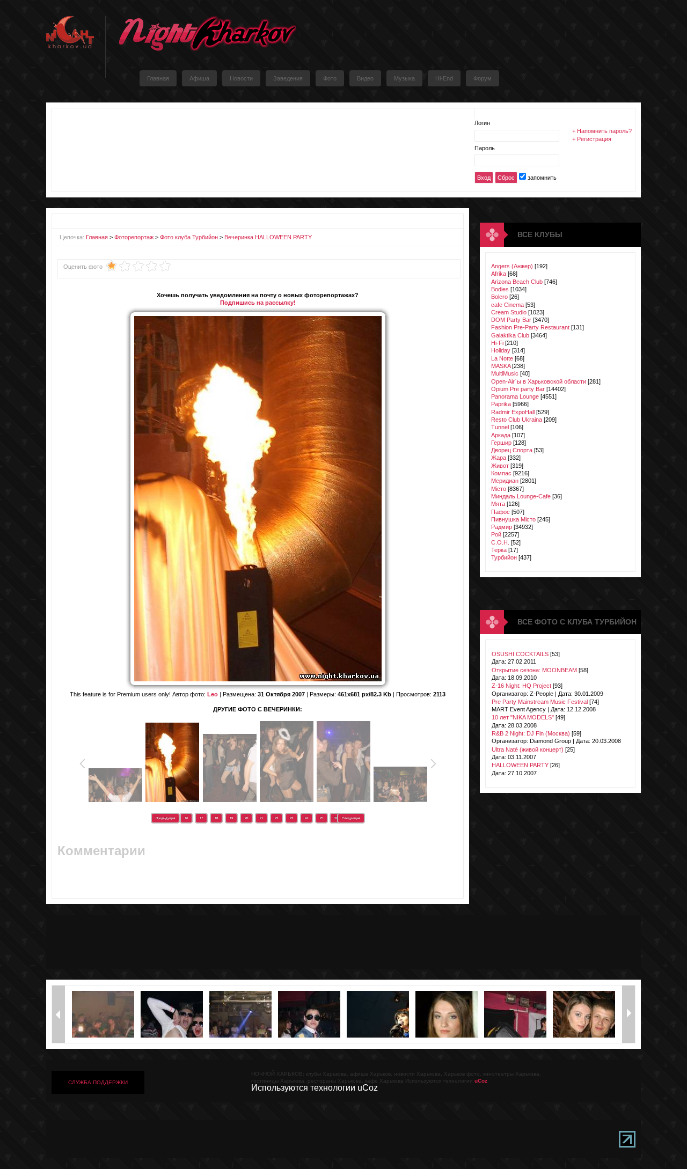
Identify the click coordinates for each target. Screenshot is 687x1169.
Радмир (501, 527)
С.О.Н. (500, 542)
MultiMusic (504, 373)
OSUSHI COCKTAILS (520, 654)
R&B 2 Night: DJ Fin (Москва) (531, 733)
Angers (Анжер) (512, 266)
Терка (499, 550)
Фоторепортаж (134, 237)
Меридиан (504, 480)
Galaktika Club (510, 335)
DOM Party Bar (511, 320)
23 (291, 818)
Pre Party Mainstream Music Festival (540, 702)
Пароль (484, 148)
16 (186, 818)
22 (276, 818)
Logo (207, 33)
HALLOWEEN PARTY (520, 765)
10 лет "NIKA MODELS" (523, 717)
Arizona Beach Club (517, 281)
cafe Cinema (507, 305)
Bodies (500, 289)
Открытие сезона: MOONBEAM (534, 670)
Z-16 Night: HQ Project (521, 685)
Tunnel (500, 427)
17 (201, 818)
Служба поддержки (98, 1082)
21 (261, 818)
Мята (498, 504)
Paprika (501, 404)
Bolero (499, 296)
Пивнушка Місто (513, 519)
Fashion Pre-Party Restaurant (530, 327)
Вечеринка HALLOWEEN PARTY (268, 237)
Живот (500, 465)
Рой (496, 534)
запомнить (542, 177)
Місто (498, 489)
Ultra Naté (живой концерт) (528, 749)
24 (306, 818)
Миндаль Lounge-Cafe (521, 496)
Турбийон (504, 557)
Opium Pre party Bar (518, 389)
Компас (501, 473)
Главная (97, 237)
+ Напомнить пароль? (602, 131)
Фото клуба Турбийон (189, 237)
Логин (482, 123)
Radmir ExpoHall (513, 412)
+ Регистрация (591, 139)
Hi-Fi (497, 343)
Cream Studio (509, 312)
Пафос (500, 512)
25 (321, 818)
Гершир (501, 442)
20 (246, 818)
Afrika (498, 273)
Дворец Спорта (511, 450)
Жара (498, 457)
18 (216, 818)
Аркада (500, 435)
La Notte (502, 358)
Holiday (500, 350)
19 (231, 818)
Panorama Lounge (515, 396)
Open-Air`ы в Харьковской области (538, 381)
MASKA (500, 366)
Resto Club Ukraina (516, 419)
